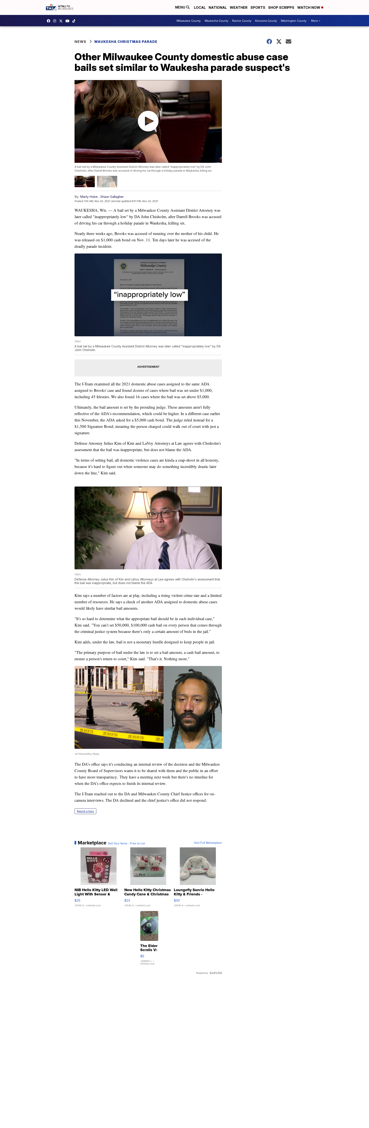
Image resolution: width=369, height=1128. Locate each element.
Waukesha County (216, 21)
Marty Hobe (89, 197)
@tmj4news (75, 21)
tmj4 (49, 21)
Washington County (293, 21)
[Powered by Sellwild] (215, 972)
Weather (238, 7)
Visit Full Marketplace (208, 842)
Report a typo (85, 811)
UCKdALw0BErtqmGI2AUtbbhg (69, 21)
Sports (257, 7)
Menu (180, 7)
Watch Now (309, 7)
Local (200, 7)
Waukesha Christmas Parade (125, 41)
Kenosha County (266, 21)
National (218, 7)
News (80, 41)
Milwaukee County (189, 21)
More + (315, 21)
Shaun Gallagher (112, 197)
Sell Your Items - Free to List (126, 843)
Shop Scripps (281, 7)
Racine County (241, 21)
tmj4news (55, 21)
